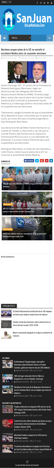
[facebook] (37, 2)
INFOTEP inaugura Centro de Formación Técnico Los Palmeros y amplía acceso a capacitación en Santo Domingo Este (27, 210)
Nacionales (42, 58)
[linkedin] (44, 2)
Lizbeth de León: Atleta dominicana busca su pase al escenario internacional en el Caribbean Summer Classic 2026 (33, 423)
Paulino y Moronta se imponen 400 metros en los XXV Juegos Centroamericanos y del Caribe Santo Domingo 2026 (32, 409)
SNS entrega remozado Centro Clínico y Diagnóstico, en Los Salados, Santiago (26, 185)
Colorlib (36, 465)
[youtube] (51, 2)
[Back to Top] (27, 461)
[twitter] (48, 2)
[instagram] (40, 2)
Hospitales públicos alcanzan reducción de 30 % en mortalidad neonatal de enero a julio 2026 (24, 235)
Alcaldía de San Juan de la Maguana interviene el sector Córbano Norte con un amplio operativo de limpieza (32, 390)
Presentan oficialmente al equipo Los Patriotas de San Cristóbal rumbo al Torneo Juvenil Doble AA (33, 448)
